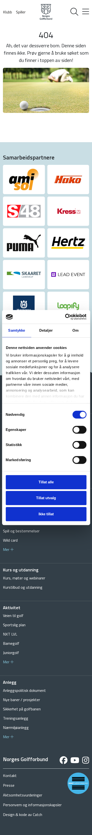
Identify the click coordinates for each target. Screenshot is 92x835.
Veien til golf (13, 615)
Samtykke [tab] (16, 330)
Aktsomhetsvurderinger (22, 795)
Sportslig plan (14, 625)
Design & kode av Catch (22, 814)
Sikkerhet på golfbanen (22, 709)
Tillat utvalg (46, 498)
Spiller (21, 12)
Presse (8, 785)
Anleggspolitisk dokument (24, 690)
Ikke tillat (46, 514)
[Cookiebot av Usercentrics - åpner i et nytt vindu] (65, 317)
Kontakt (10, 775)
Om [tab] (75, 330)
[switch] (79, 430)
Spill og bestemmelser (21, 531)
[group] (24, 179)
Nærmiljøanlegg (16, 727)
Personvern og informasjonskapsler (32, 805)
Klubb (7, 12)
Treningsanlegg (15, 718)
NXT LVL (10, 634)
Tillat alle (46, 482)
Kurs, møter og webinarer (24, 578)
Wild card (10, 540)
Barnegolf (11, 643)
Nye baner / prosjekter (21, 700)
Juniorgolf (11, 653)
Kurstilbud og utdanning (22, 587)
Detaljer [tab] (46, 330)
